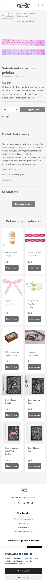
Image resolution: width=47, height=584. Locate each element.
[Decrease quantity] (5, 109)
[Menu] (4, 5)
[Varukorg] (43, 5)
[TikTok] (32, 503)
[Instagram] (24, 503)
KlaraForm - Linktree (23, 531)
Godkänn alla (23, 571)
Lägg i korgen (11, 268)
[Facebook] (15, 503)
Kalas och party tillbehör (25, 13)
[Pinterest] (28, 503)
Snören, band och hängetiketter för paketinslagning (16, 17)
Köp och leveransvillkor (23, 519)
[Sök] (39, 5)
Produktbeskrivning (15, 134)
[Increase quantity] (16, 109)
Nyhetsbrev (23, 523)
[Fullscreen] (23, 47)
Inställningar (23, 577)
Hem (10, 13)
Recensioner (10, 192)
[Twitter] (19, 503)
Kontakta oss (23, 527)
